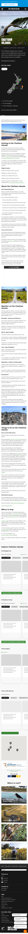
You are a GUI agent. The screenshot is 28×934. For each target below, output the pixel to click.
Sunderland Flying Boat (18, 503)
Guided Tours (5, 697)
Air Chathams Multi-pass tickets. (16, 182)
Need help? (3, 890)
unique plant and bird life (15, 439)
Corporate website (5, 920)
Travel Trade (4, 917)
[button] (2, 9)
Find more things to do (6, 505)
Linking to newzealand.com (7, 901)
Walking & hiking (16, 557)
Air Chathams (7, 156)
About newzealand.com (6, 898)
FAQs (2, 896)
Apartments (14, 606)
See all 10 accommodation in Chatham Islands (13, 642)
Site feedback (4, 888)
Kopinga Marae (10, 241)
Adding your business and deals (8, 899)
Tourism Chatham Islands (7, 535)
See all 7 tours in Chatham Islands (11, 733)
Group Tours (13, 697)
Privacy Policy (4, 904)
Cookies (3, 906)
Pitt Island (18, 453)
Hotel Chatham (16, 513)
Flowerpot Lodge (5, 529)
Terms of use (4, 902)
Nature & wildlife (6, 557)
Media (2, 914)
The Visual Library (5, 915)
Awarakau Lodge (5, 520)
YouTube (5, 882)
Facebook (5, 880)
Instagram (5, 878)
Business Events (4, 918)
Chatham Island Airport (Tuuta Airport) (11, 158)
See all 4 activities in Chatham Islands (12, 593)
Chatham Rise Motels (11, 516)
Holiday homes (5, 606)
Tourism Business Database (7, 922)
